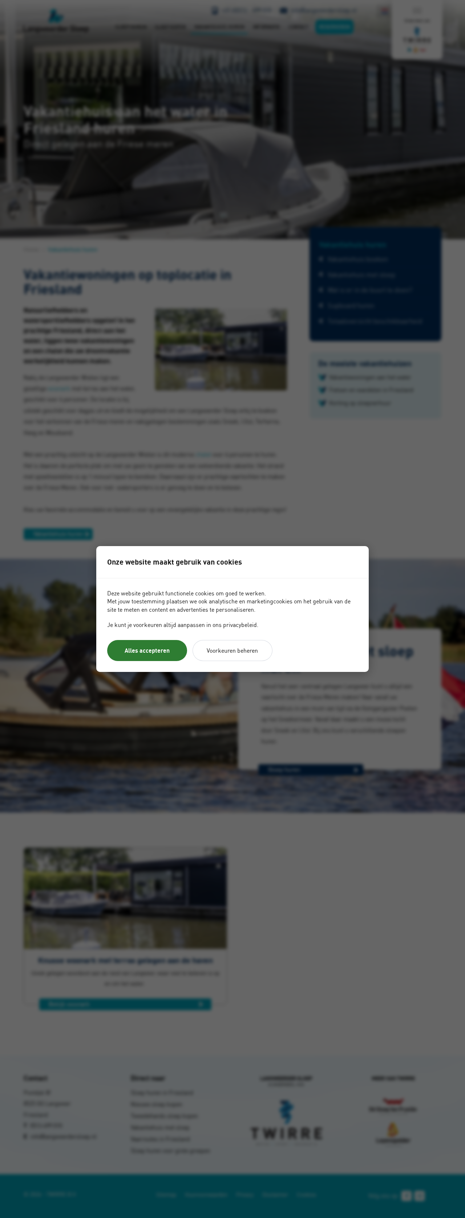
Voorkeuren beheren (232, 650)
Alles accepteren (147, 650)
